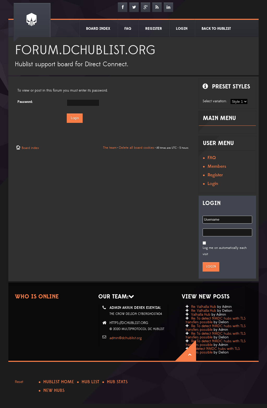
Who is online (37, 297)
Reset (19, 382)
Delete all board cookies (136, 148)
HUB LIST (90, 382)
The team (110, 148)
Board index (30, 148)
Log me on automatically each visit (225, 251)
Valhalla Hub (200, 314)
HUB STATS (117, 382)
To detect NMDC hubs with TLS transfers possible (213, 350)
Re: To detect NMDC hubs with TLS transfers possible (216, 320)
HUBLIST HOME (58, 382)
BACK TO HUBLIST (216, 28)
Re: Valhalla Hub (203, 306)
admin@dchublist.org (126, 338)
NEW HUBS (53, 390)
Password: (25, 102)
